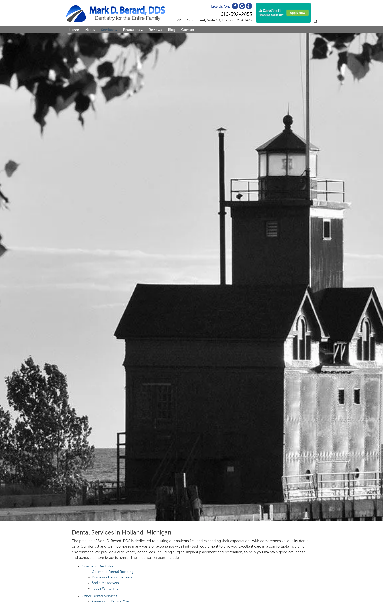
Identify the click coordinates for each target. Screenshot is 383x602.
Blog (171, 30)
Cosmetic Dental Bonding (113, 572)
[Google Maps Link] (242, 6)
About (90, 30)
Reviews (155, 30)
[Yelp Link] (249, 6)
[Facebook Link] (235, 6)
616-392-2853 (236, 14)
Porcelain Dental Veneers (112, 577)
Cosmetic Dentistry (97, 566)
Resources (131, 30)
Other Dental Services (99, 596)
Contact (187, 30)
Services (107, 30)
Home (74, 30)
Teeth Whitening (105, 588)
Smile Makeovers (105, 583)
